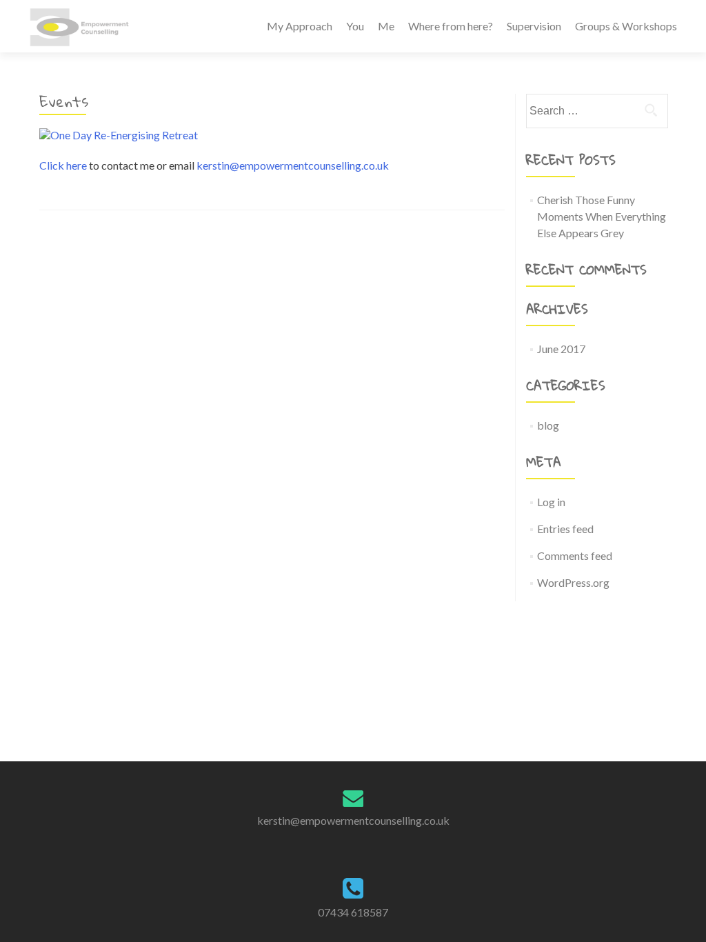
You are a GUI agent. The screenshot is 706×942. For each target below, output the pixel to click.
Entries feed (565, 528)
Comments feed (574, 555)
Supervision (534, 25)
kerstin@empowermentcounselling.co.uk (292, 165)
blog (548, 425)
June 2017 (561, 348)
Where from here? (450, 25)
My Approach (299, 25)
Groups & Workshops (626, 25)
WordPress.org (573, 582)
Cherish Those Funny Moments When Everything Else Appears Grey (601, 216)
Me (386, 25)
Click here (63, 165)
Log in (551, 501)
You (355, 25)
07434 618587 (353, 912)
